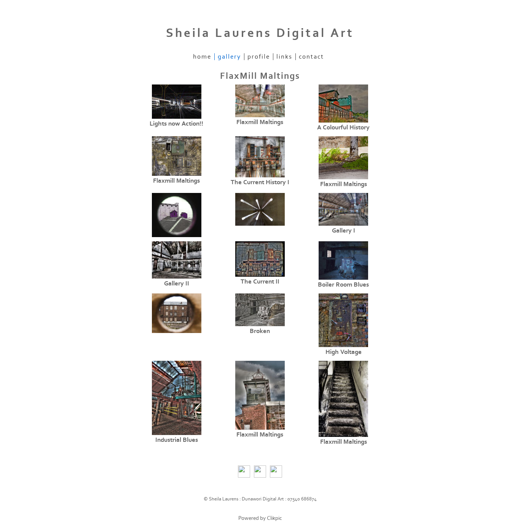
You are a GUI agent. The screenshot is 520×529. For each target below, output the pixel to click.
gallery (229, 56)
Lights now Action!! (176, 123)
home (202, 56)
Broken (260, 331)
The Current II (260, 281)
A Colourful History (343, 127)
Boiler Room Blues (343, 284)
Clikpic (274, 518)
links (284, 56)
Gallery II (176, 283)
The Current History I (260, 182)
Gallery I (343, 230)
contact (311, 56)
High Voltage (343, 352)
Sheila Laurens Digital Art (260, 33)
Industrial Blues (176, 440)
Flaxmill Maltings (259, 122)
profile (258, 56)
